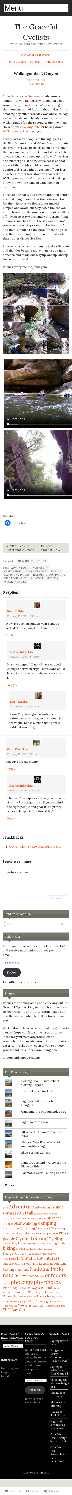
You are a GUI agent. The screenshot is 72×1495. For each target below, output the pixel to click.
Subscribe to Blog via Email (34, 1337)
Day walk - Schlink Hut (36, 1091)
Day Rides (18, 1243)
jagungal (47, 1248)
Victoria (59, 1301)
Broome (8, 1223)
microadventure (13, 1263)
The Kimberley (46, 1296)
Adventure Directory (36, 54)
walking (13, 1305)
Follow (11, 972)
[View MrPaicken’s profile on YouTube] (12, 1185)
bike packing (50, 1213)
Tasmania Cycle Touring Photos (43, 1173)
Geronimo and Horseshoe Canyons (20, 548)
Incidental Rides (33, 1248)
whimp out (32, 96)
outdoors (57, 574)
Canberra (11, 1228)
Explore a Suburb (36, 1243)
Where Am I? (54, 61)
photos (37, 578)
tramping (20, 1301)
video (5, 1305)
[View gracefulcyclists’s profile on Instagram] (6, 1185)
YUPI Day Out (14, 1309)
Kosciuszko (9, 1258)
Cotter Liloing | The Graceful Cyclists (35, 846)
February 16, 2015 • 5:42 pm (24, 656)
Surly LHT (40, 1292)
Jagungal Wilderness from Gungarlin (60, 1370)
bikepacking (9, 1218)
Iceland (20, 1248)
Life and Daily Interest (38, 1258)
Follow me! (12, 936)
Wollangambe (15, 581)
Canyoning (12, 571)
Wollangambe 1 (13, 131)
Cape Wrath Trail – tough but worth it (58, 1438)
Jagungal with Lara (34, 1122)
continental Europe (40, 1233)
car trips (62, 1228)
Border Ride (40, 1218)
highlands (59, 1243)
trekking (42, 1301)
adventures (44, 1207)
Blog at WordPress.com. (36, 1473)
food (49, 1243)
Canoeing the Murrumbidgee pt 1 (60, 1383)
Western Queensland (55, 1306)
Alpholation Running (57, 1404)
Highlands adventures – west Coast (58, 1425)
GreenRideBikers (18, 749)
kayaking (36, 1253)
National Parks (16, 574)
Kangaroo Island (17, 1253)
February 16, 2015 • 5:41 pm (24, 790)
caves (6, 1233)
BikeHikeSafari (16, 611)
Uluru (51, 1301)
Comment (56, 898)
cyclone (7, 1243)
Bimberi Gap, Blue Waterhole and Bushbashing (41, 1144)
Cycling (55, 1238)
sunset (8, 1292)
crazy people (36, 571)
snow (56, 1288)
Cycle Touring (32, 1238)
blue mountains (25, 1218)
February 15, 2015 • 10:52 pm (22, 616)
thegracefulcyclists (21, 652)
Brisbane (54, 1218)
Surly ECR (23, 1292)
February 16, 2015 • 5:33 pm (22, 754)
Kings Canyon (49, 1253)
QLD (19, 1288)
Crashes (54, 1233)
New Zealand (28, 1276)
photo (6, 1283)
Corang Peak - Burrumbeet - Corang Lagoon (41, 1083)
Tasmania (10, 1296)
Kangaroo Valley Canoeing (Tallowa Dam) (59, 1355)
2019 (5, 1207)
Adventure (20, 567)
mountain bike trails (36, 1263)
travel (31, 1300)
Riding (32, 1288)
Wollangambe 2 (32, 127)
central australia (19, 1233)
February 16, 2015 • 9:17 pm (25, 706)
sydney (53, 578)
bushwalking (25, 1223)
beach (40, 1213)
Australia (41, 567)
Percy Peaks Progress (24, 61)
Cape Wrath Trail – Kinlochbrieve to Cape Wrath (59, 1454)
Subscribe (35, 1389)
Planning (10, 1288)
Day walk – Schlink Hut (57, 1413)
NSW (41, 1276)
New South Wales (32, 561)
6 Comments (37, 83)
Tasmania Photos (26, 1296)
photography (15, 578)
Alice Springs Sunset (35, 1152)
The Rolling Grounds (57, 1394)
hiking (56, 571)
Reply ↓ (11, 635)
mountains (22, 1269)
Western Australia (31, 1305)
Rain (24, 1288)
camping (47, 1223)
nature (39, 574)
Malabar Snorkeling (49, 548)
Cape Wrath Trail (46, 1228)
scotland (44, 1287)
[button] (25, 288)
